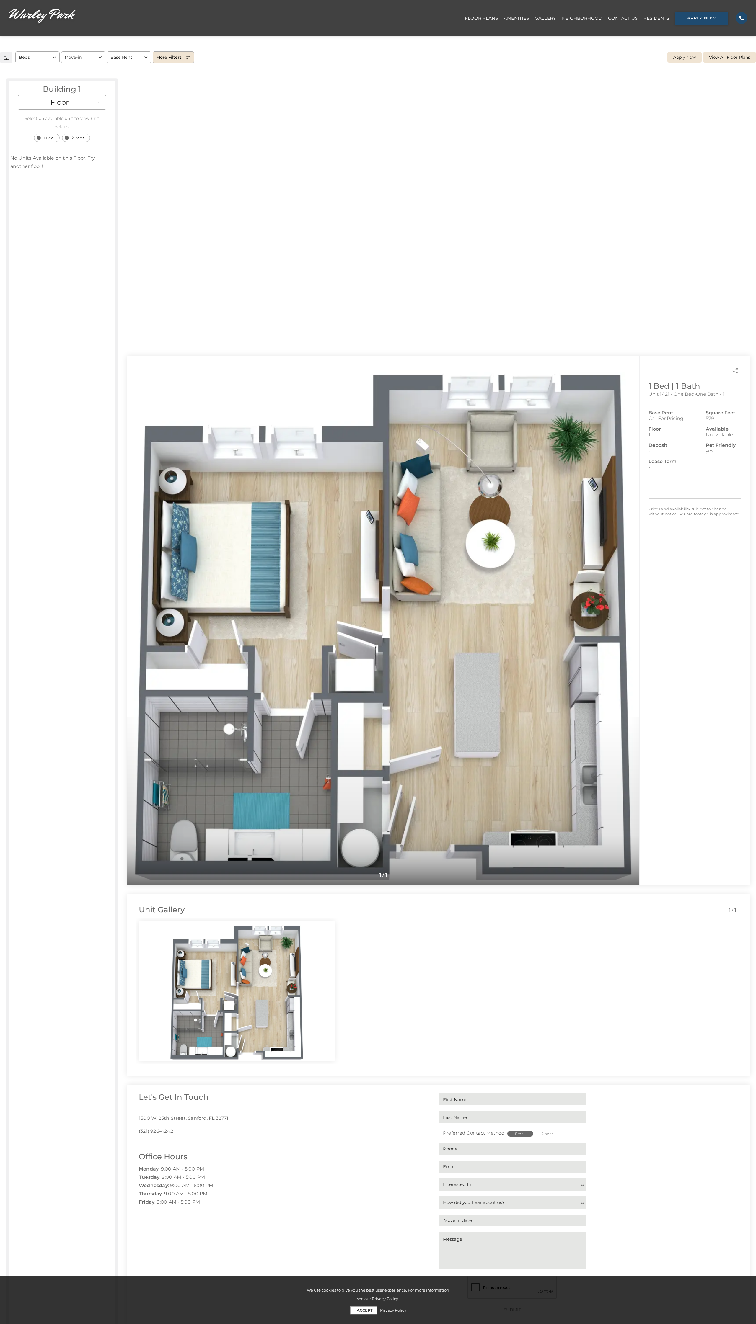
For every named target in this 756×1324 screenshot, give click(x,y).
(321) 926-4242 (156, 1131)
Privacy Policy (393, 1310)
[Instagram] (150, 1144)
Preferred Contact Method (473, 1133)
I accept (363, 1310)
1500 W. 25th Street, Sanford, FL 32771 (184, 1118)
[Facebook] (141, 1144)
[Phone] (741, 18)
